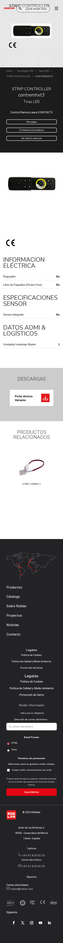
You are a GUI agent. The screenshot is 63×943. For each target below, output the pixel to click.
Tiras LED (43, 71)
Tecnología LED (25, 71)
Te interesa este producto (31, 130)
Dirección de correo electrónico (31, 719)
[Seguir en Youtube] (40, 922)
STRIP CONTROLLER (18, 76)
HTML (14, 742)
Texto (14, 749)
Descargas (31, 122)
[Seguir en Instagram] (31, 922)
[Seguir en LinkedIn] (49, 922)
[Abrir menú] (55, 8)
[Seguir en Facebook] (13, 922)
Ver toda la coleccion (31, 138)
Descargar (45, 398)
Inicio (9, 71)
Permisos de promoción (31, 758)
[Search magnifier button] (20, 8)
